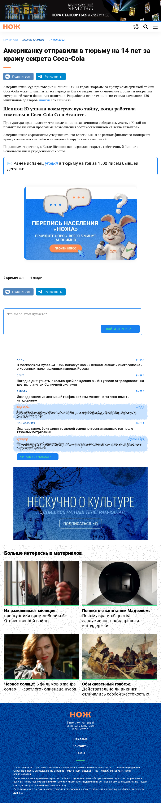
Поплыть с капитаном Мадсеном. (116, 618)
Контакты (80, 746)
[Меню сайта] (155, 27)
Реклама (80, 739)
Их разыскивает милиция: (34, 615)
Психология (26, 423)
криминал (10, 39)
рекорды (23, 407)
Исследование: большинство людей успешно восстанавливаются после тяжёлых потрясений (75, 430)
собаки (22, 439)
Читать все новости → (37, 456)
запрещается (134, 778)
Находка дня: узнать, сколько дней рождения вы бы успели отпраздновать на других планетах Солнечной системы (80, 382)
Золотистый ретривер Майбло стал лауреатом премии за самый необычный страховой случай (79, 446)
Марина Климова (33, 39)
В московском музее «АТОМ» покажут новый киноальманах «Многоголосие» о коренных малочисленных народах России (79, 367)
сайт (20, 375)
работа (22, 391)
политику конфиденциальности (125, 789)
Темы (80, 753)
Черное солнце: (40, 687)
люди (37, 277)
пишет (44, 100)
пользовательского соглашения (83, 789)
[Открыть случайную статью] (136, 26)
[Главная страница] (11, 26)
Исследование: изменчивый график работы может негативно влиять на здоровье (73, 398)
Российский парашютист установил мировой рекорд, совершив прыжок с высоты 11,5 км (76, 414)
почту (62, 785)
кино (20, 359)
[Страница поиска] (145, 26)
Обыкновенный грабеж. (115, 689)
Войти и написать (120, 329)
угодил (51, 163)
